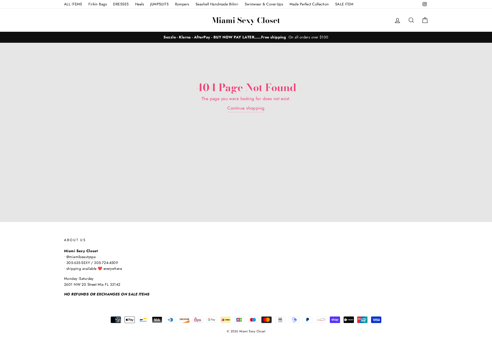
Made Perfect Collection (309, 4)
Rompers (182, 4)
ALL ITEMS (73, 4)
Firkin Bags (97, 4)
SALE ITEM (344, 4)
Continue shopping (245, 108)
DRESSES (121, 4)
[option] (246, 37)
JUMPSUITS (159, 4)
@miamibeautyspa (81, 256)
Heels (139, 4)
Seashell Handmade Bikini (217, 4)
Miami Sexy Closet (246, 20)
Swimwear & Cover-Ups (264, 4)
